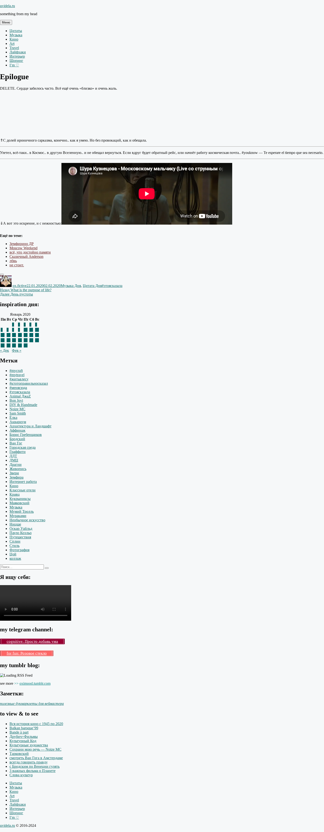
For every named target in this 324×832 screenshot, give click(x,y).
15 (14, 335)
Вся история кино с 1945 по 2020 (36, 724)
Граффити (17, 452)
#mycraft (16, 371)
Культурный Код (22, 741)
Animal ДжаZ (20, 396)
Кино (13, 39)
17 (26, 335)
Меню (6, 22)
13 (3, 335)
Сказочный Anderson (26, 256)
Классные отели (22, 490)
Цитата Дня (92, 286)
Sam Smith (17, 413)
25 (31, 340)
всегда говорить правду (28, 762)
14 (8, 335)
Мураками (17, 516)
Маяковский (19, 503)
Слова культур (21, 775)
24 (26, 340)
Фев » (16, 350)
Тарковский (19, 754)
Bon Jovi (16, 400)
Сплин (14, 541)
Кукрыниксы (20, 499)
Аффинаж (17, 430)
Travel (14, 48)
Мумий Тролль (21, 511)
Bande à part (18, 732)
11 (31, 330)
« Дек (4, 350)
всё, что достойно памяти (30, 252)
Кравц (14, 494)
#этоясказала (112, 286)
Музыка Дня (71, 286)
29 (14, 345)
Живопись (17, 469)
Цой (12, 554)
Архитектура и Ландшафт (30, 426)
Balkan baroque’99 (23, 728)
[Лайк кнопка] (2, 274)
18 (31, 335)
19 (37, 335)
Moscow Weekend (23, 248)
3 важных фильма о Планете (32, 771)
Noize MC (17, 409)
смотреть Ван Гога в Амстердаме (36, 758)
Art (11, 44)
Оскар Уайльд (20, 529)
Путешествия (20, 537)
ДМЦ (13, 460)
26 (37, 340)
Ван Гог (15, 443)
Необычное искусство (27, 520)
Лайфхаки (17, 52)
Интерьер (17, 56)
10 (26, 330)
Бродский (17, 439)
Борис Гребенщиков (25, 435)
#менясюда (18, 388)
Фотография (19, 550)
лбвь (13, 261)
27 (3, 345)
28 (8, 345)
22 (14, 340)
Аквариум (17, 422)
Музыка (15, 35)
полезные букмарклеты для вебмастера (32, 704)
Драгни (15, 464)
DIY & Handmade (23, 405)
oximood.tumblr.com (35, 683)
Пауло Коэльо (20, 533)
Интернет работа (23, 482)
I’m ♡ (14, 65)
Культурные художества (28, 745)
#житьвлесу (18, 379)
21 (8, 340)
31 (26, 345)
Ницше (15, 524)
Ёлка (13, 418)
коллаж (15, 558)
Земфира (16, 477)
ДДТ (13, 456)
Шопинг (16, 61)
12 (37, 330)
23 (20, 340)
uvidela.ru (7, 6)
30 (20, 345)
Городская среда (22, 447)
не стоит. (16, 265)
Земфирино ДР (21, 244)
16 (20, 335)
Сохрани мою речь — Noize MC (35, 749)
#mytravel (16, 375)
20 (3, 340)
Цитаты (15, 31)
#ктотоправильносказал (28, 383)
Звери (14, 473)
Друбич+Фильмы (23, 737)
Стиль (14, 546)
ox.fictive (20, 286)
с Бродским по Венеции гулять (34, 766)
